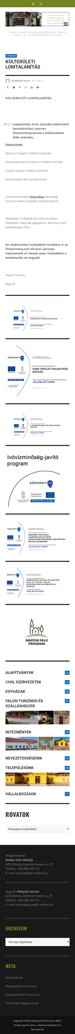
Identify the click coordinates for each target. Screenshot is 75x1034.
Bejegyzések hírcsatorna (21, 986)
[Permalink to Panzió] (62, 717)
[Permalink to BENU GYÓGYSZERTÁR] (46, 743)
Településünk (19, 768)
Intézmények (18, 732)
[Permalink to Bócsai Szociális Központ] (21, 743)
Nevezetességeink (23, 758)
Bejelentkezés (14, 977)
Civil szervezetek (23, 682)
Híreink (11, 56)
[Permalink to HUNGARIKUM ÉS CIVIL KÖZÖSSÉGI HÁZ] (62, 743)
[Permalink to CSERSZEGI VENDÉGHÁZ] (46, 717)
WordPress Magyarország (21, 1003)
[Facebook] (33, 3)
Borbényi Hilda (21, 80)
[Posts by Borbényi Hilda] (7, 81)
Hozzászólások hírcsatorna (22, 994)
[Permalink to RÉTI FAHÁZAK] (21, 717)
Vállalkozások (20, 794)
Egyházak (15, 691)
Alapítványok (19, 672)
